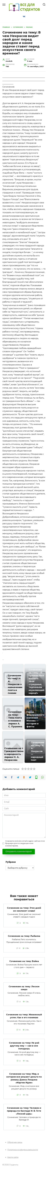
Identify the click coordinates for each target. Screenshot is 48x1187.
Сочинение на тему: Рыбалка (24, 936)
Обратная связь (14, 1142)
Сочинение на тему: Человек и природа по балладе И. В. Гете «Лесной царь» (24, 1111)
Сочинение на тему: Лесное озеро (24, 987)
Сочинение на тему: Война (24, 961)
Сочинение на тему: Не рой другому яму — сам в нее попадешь (24, 1046)
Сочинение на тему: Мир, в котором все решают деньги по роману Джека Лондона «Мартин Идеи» (24, 1078)
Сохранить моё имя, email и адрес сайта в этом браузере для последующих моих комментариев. (25, 843)
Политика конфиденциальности (22, 1150)
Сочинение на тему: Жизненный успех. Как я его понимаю (24, 1016)
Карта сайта (12, 1157)
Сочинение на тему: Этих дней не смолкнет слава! (24, 909)
